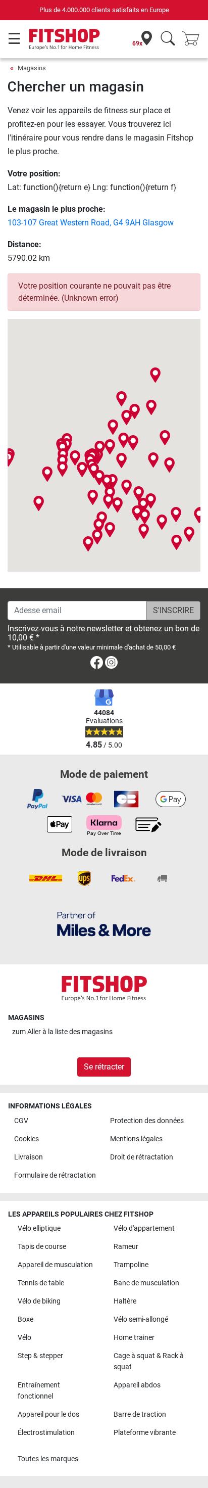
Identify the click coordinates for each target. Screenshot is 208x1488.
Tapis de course (42, 1246)
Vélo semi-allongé (141, 1319)
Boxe (25, 1319)
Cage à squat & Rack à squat (149, 1361)
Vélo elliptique (39, 1228)
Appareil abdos (137, 1385)
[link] (96, 664)
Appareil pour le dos (48, 1414)
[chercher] (168, 39)
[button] (82, 469)
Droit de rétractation (141, 1157)
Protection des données (147, 1121)
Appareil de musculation (55, 1265)
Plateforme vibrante (145, 1432)
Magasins (32, 68)
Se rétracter (104, 1067)
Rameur (126, 1246)
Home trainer (134, 1337)
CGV (21, 1121)
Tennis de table (41, 1283)
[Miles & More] (104, 923)
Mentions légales (136, 1139)
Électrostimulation (46, 1432)
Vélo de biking (39, 1301)
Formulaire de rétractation (55, 1175)
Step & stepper (40, 1356)
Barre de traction (140, 1414)
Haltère (125, 1301)
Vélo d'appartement (144, 1228)
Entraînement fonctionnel (39, 1391)
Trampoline (131, 1265)
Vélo (24, 1337)
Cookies (26, 1139)
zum (62, 1032)
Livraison (28, 1157)
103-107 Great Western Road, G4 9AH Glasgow (91, 222)
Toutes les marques (48, 1459)
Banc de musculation (146, 1283)
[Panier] (194, 39)
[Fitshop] (64, 38)
